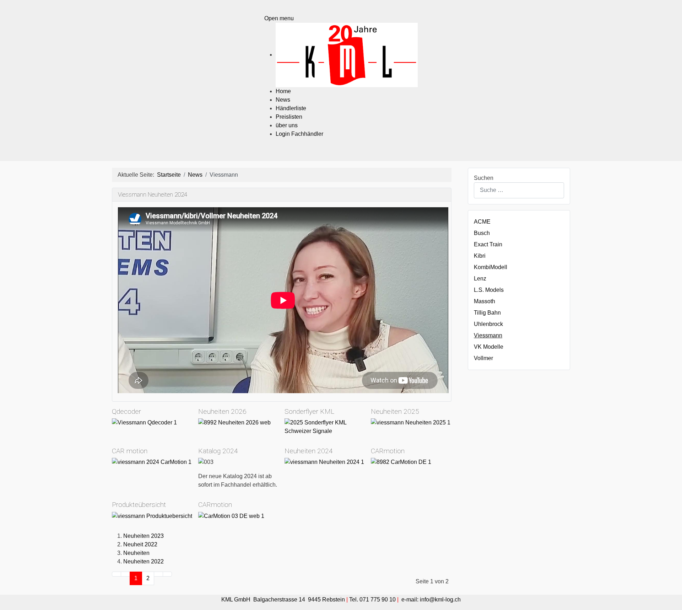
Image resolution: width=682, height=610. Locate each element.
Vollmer (483, 358)
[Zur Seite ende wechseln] (167, 574)
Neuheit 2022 (140, 544)
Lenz (480, 278)
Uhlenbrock (488, 324)
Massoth (484, 301)
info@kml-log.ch (440, 599)
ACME (482, 222)
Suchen (483, 178)
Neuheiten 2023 (143, 536)
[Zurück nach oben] (673, 601)
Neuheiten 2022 (143, 561)
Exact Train (488, 244)
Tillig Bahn (487, 313)
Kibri (480, 256)
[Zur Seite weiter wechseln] (158, 574)
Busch (482, 233)
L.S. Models (489, 290)
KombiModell (490, 267)
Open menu (279, 18)
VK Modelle (488, 347)
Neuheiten (136, 553)
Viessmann (488, 335)
